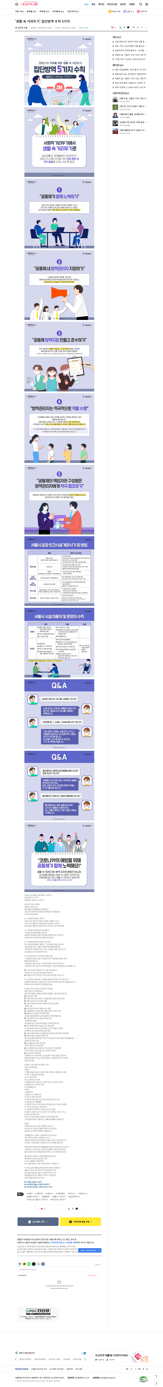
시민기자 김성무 (124, 101)
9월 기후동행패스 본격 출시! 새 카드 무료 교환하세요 (130, 70)
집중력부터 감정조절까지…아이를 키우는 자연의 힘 (130, 50)
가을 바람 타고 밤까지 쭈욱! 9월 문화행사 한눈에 (130, 42)
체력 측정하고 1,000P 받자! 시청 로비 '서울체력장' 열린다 (130, 87)
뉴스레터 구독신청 (56, 1369)
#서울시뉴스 (82, 1193)
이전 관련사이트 (16, 1359)
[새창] (38, 1221)
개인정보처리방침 (21, 1369)
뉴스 (86, 4)
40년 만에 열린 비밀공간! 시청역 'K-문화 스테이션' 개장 (130, 83)
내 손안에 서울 (30, 3)
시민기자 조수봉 (124, 109)
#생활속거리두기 (33, 1197)
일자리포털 (62, 1359)
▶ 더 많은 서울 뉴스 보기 (33, 1182)
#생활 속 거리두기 (59, 1197)
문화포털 (73, 1359)
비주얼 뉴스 (44, 11)
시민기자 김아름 (124, 125)
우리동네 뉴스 (58, 11)
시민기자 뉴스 (73, 11)
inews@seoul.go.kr (107, 1377)
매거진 (101, 4)
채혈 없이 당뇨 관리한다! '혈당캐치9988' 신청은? (130, 74)
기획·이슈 (19, 11)
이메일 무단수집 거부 (39, 1369)
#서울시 (30, 1193)
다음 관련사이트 (85, 1359)
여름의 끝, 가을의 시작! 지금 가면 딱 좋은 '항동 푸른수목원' (130, 55)
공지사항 (79, 1369)
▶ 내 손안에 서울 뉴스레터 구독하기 (36, 1184)
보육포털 (52, 1359)
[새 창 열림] (143, 1376)
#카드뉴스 (72, 1193)
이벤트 (132, 4)
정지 (82, 1353)
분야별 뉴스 (32, 11)
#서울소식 (49, 1193)
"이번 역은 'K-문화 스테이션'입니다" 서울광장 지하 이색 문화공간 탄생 (130, 59)
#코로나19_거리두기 (58, 1200)
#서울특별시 (60, 1193)
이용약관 (69, 1369)
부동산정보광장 (25, 1359)
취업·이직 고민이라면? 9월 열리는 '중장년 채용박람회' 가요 (130, 46)
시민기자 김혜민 (124, 117)
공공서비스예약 (40, 1359)
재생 (85, 1353)
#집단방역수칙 (73, 1197)
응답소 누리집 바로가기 (88, 1250)
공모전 (123, 4)
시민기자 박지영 (124, 133)
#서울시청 (39, 1193)
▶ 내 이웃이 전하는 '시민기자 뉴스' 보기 (38, 1187)
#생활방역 (46, 1197)
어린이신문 (112, 4)
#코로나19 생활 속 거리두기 (37, 1200)
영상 (93, 4)
